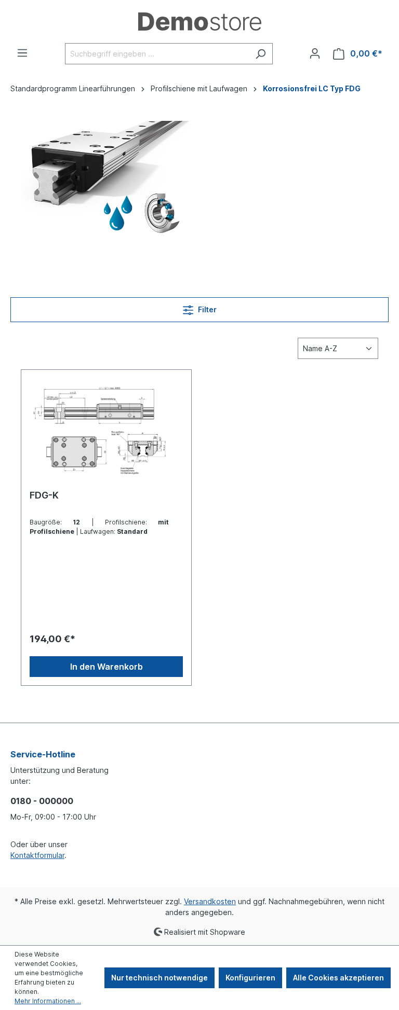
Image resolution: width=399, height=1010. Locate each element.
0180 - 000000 (41, 801)
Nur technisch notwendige (159, 977)
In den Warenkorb (106, 666)
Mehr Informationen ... (48, 1001)
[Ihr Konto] (315, 53)
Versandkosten (210, 901)
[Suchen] (260, 53)
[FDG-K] (106, 430)
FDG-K (44, 495)
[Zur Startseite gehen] (199, 21)
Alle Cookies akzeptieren (338, 977)
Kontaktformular (37, 855)
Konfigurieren (250, 977)
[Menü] (22, 53)
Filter (206, 309)
